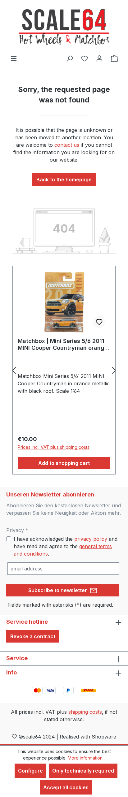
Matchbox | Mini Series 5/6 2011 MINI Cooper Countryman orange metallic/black (63, 344)
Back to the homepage (64, 179)
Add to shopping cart (64, 463)
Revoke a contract (32, 636)
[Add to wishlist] (99, 322)
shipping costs (85, 712)
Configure (30, 771)
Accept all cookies (66, 787)
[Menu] (13, 58)
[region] (64, 370)
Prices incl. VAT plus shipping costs (53, 447)
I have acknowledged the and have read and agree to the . (65, 546)
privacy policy (90, 539)
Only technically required (83, 771)
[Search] (69, 58)
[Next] (114, 370)
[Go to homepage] (64, 27)
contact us (66, 145)
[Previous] (14, 370)
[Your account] (99, 58)
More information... (86, 757)
